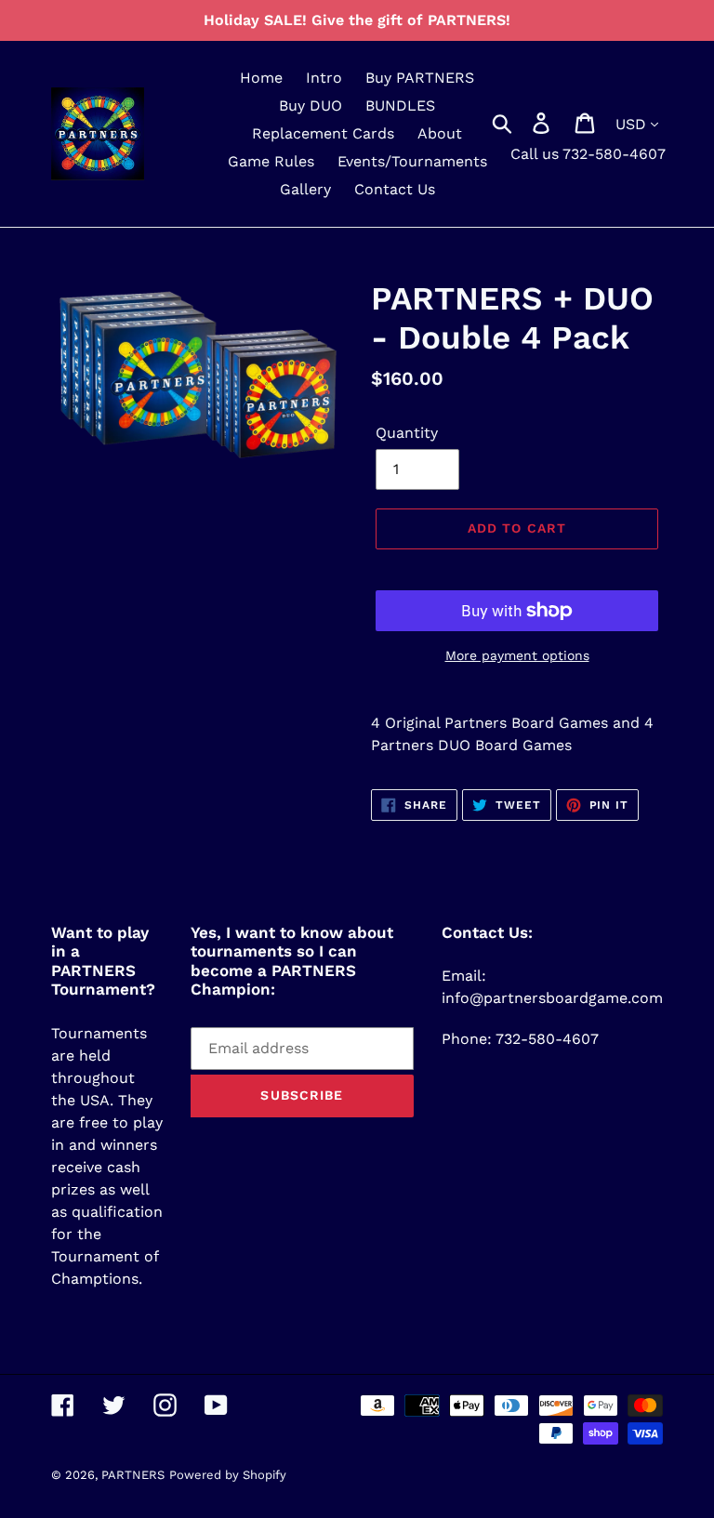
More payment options (517, 655)
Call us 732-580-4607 (588, 154)
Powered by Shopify (227, 1475)
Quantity (407, 433)
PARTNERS (133, 1475)
